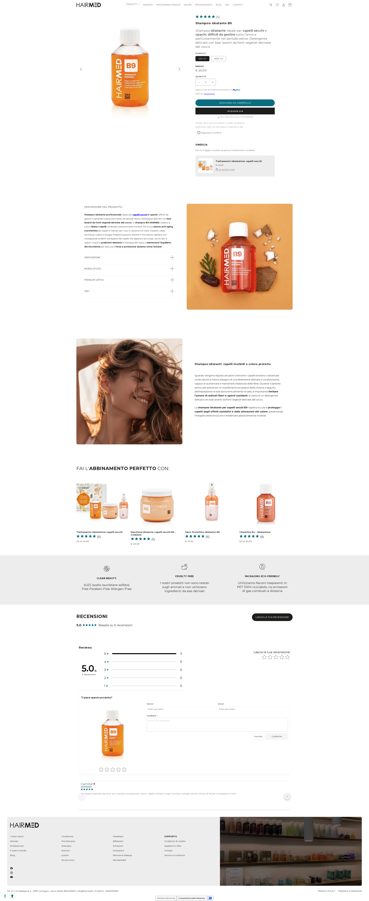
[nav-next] (287, 796)
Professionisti (17, 846)
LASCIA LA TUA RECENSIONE (272, 617)
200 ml (202, 58)
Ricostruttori (68, 860)
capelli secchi (139, 214)
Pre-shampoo (68, 841)
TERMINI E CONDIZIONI (350, 891)
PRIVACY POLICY (326, 891)
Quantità (200, 77)
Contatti (168, 850)
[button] (133, 4)
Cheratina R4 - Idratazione (255, 532)
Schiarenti (118, 846)
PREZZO (199, 66)
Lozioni (65, 855)
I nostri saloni (17, 836)
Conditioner (68, 836)
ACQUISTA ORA (227, 170)
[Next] (179, 69)
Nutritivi (66, 850)
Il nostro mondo (18, 850)
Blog (12, 855)
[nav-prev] (82, 796)
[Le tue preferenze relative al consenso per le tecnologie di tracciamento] (5, 896)
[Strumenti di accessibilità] (12, 896)
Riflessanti (118, 841)
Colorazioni (118, 850)
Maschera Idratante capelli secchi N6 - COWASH (153, 533)
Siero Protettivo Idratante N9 (202, 532)
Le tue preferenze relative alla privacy (191, 898)
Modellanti (118, 836)
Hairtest (14, 841)
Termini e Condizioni (174, 855)
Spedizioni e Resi (172, 846)
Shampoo (66, 846)
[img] (205, 17)
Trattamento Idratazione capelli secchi (239, 161)
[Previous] (81, 69)
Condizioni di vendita (175, 841)
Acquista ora (235, 111)
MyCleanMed (119, 860)
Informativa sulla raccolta (166, 898)
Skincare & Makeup (122, 855)
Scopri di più (209, 94)
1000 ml (218, 58)
